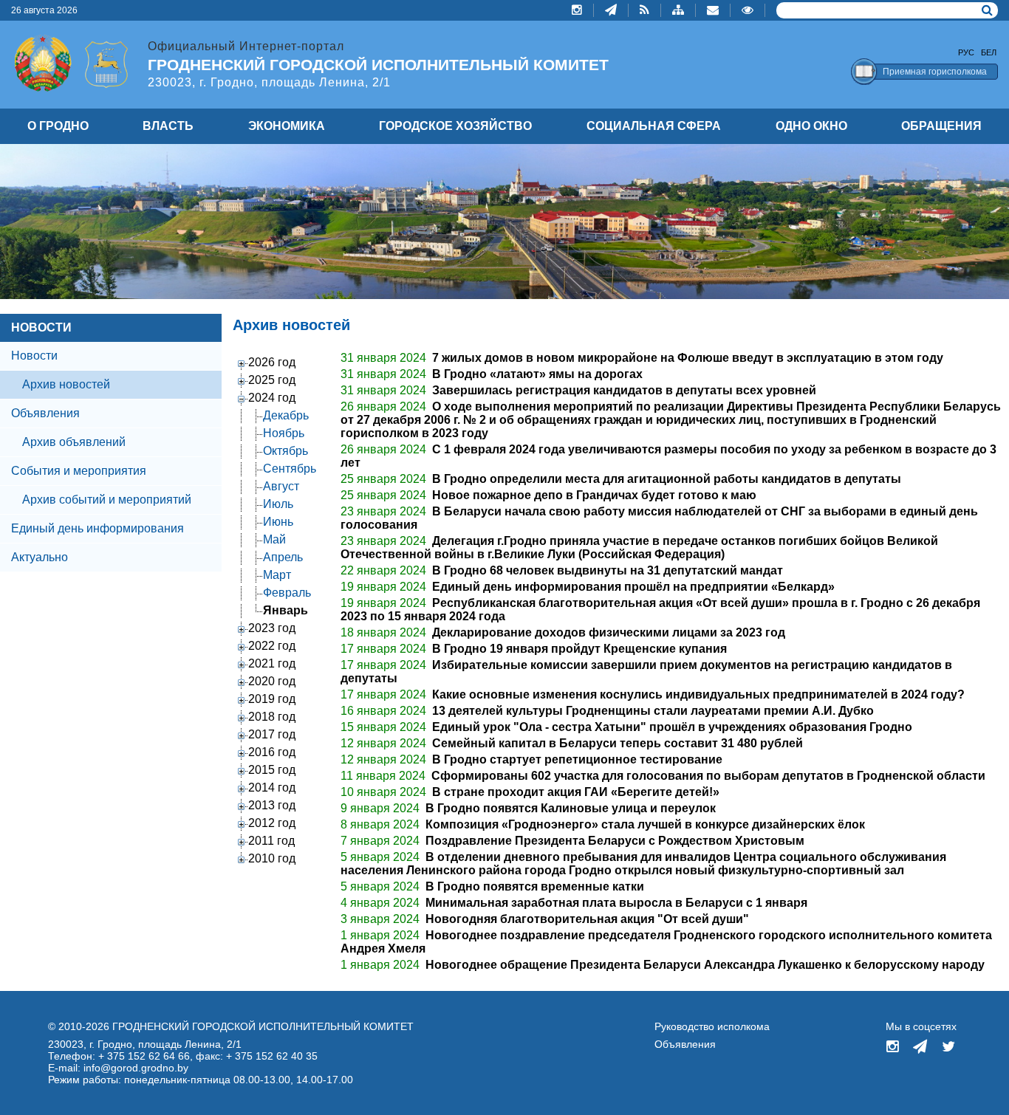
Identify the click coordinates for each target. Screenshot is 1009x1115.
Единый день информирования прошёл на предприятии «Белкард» (633, 586)
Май (274, 539)
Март (277, 575)
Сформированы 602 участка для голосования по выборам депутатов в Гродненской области (708, 775)
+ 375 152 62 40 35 (272, 1056)
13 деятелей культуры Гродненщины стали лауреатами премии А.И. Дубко (653, 710)
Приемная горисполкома (935, 71)
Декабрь (286, 415)
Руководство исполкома (712, 1026)
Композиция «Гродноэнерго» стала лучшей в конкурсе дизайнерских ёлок (645, 824)
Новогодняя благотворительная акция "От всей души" (587, 919)
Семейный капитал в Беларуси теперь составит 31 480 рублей (617, 743)
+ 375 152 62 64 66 (144, 1056)
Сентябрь (289, 468)
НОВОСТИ (41, 327)
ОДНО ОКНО (811, 126)
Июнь (278, 521)
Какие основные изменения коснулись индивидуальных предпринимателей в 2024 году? (698, 694)
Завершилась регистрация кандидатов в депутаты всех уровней (624, 390)
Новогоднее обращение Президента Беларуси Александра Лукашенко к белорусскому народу (705, 964)
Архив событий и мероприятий (106, 499)
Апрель (283, 557)
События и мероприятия (78, 470)
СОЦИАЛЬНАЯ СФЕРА (653, 126)
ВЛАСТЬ (168, 126)
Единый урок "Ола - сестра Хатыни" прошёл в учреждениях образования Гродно (672, 727)
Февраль (287, 592)
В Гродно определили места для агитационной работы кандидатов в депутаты (666, 479)
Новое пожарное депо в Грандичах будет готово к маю (594, 495)
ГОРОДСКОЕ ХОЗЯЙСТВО (455, 126)
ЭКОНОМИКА (286, 126)
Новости (34, 355)
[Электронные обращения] (713, 10)
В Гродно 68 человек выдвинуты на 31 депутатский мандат (607, 570)
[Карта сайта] (678, 10)
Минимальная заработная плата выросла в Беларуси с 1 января (616, 902)
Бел (988, 52)
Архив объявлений (74, 442)
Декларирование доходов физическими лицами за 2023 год (608, 632)
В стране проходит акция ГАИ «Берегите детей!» (575, 792)
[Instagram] (577, 10)
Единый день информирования (97, 528)
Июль (278, 504)
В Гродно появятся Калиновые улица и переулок (570, 808)
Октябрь (285, 451)
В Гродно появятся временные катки (534, 886)
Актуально (39, 557)
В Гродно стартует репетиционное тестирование (577, 759)
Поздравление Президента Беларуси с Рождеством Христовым (614, 840)
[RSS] (645, 10)
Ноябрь (283, 433)
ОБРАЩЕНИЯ (941, 126)
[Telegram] (611, 10)
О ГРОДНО (58, 126)
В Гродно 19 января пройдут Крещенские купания (579, 648)
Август (281, 486)
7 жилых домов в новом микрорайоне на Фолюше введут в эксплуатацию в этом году (687, 357)
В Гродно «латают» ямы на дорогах (537, 374)
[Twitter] (948, 1048)
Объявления (45, 413)
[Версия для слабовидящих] (748, 10)
